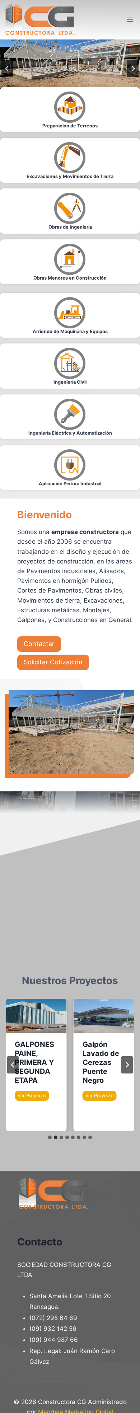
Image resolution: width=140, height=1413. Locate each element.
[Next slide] (127, 1064)
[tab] (50, 1137)
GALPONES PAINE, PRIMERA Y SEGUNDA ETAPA (34, 1062)
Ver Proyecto (33, 1096)
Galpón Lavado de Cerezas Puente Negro (101, 1062)
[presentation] (36, 1016)
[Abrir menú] (129, 19)
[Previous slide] (7, 68)
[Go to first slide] (133, 68)
